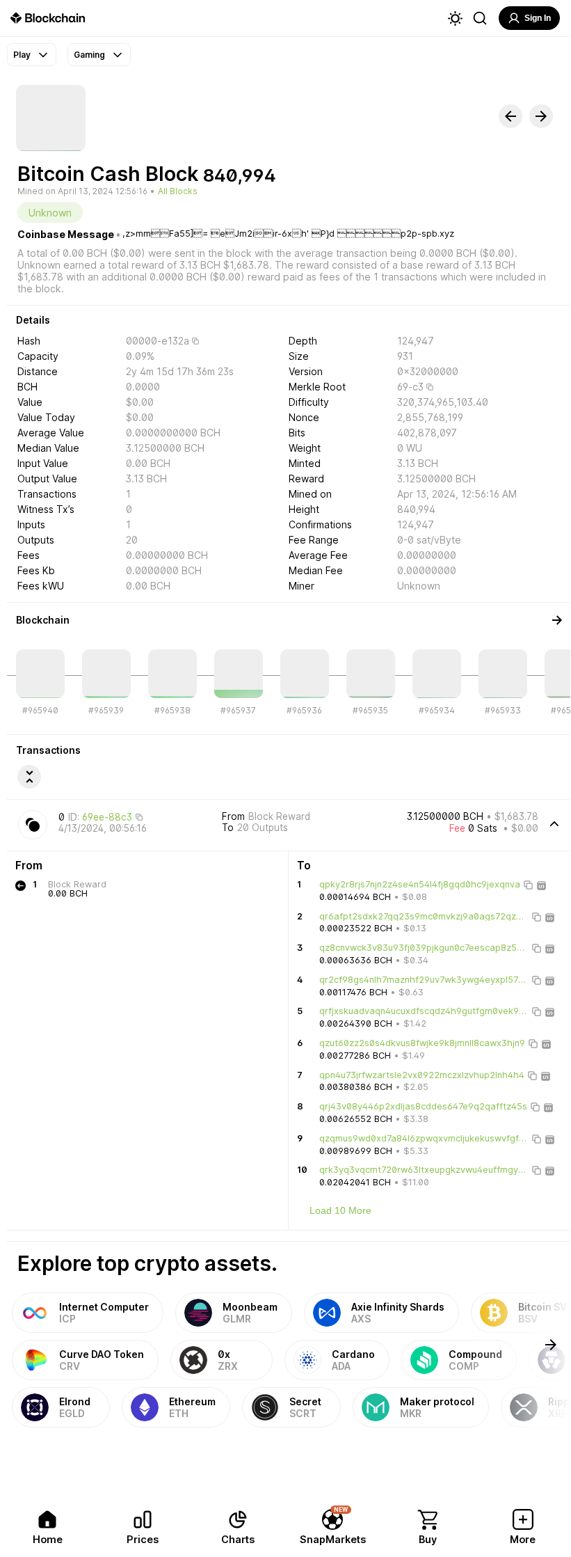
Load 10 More (340, 1210)
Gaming (89, 54)
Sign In (537, 18)
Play (22, 54)
